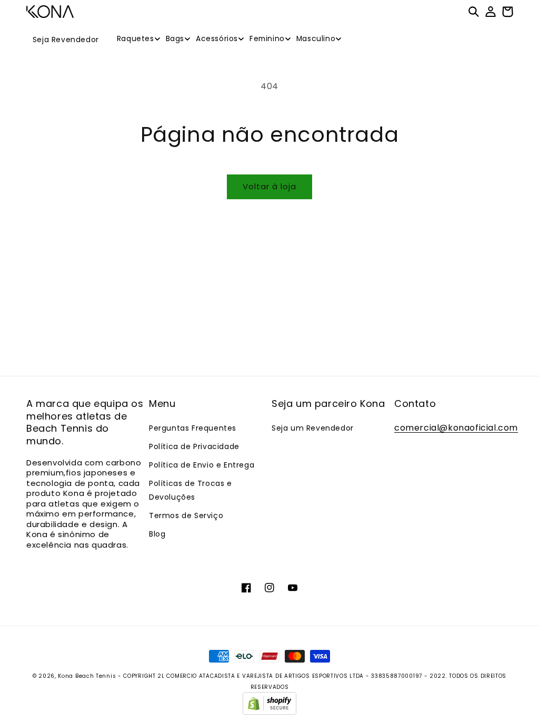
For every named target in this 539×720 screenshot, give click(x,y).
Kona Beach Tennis (87, 676)
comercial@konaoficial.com (456, 428)
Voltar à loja (269, 186)
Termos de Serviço (186, 515)
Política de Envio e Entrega (201, 465)
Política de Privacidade (194, 446)
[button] (132, 39)
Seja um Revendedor (313, 428)
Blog (157, 534)
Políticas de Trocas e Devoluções (190, 490)
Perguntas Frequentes (192, 428)
